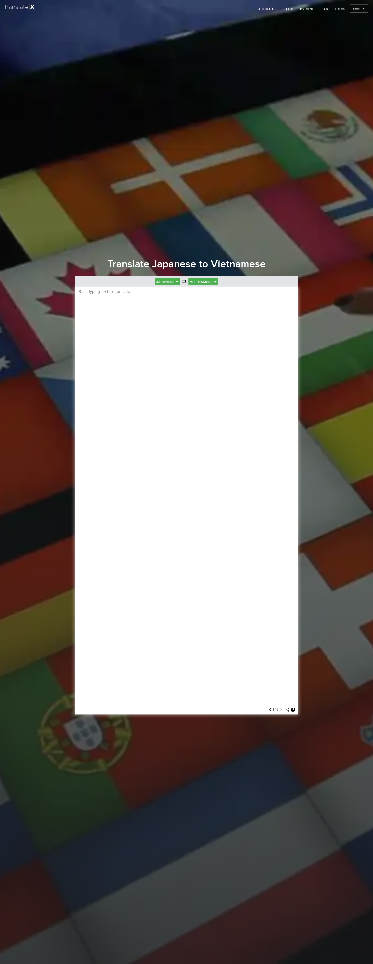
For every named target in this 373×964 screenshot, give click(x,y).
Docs (340, 9)
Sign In (359, 8)
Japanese (166, 282)
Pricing (307, 9)
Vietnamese (202, 282)
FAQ (325, 9)
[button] (269, 709)
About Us (267, 9)
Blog (288, 9)
